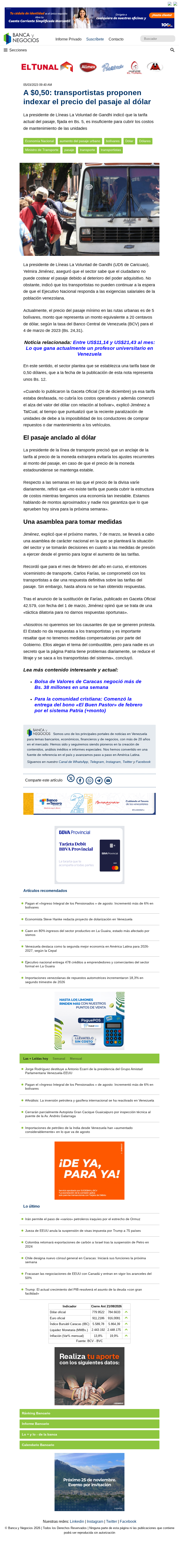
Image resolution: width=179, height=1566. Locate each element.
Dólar (129, 141)
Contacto (116, 39)
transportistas (111, 150)
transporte (87, 150)
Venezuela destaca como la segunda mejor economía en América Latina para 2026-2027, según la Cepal (87, 948)
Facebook (143, 762)
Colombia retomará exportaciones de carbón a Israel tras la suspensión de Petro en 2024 (87, 1244)
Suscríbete (95, 39)
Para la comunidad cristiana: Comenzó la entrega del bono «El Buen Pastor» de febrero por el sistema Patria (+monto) (88, 704)
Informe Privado (68, 39)
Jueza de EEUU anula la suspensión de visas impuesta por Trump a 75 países (83, 1230)
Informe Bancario (35, 1424)
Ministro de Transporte (42, 150)
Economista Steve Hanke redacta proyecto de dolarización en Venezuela (78, 919)
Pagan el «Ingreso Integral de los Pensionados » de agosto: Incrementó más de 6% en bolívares (89, 905)
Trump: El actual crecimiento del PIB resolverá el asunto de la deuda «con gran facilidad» (83, 1291)
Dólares (145, 141)
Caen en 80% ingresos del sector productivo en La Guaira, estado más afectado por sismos (87, 933)
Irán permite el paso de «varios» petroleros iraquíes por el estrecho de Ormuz (82, 1219)
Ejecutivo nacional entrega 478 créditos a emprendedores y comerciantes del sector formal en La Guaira (87, 964)
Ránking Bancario (36, 1413)
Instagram (113, 762)
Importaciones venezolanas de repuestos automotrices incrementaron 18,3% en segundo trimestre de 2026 (84, 980)
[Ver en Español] (175, 4)
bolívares (113, 141)
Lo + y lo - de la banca (39, 1434)
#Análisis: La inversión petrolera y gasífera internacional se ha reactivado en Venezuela (89, 1100)
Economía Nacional (39, 141)
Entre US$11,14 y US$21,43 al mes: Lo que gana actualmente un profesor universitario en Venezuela (90, 348)
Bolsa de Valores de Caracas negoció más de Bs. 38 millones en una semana (87, 684)
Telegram (97, 762)
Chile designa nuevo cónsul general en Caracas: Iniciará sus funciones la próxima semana (85, 1260)
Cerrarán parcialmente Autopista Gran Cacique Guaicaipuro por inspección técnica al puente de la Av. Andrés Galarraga (88, 1114)
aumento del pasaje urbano (80, 141)
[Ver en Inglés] (170, 4)
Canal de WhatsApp (73, 762)
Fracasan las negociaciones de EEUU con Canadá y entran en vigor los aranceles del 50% (88, 1275)
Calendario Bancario (38, 1445)
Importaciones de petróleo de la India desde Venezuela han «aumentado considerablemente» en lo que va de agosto (79, 1130)
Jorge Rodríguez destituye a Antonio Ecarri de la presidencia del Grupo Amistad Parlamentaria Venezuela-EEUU (84, 1071)
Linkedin (77, 1521)
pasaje (69, 150)
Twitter (127, 762)
